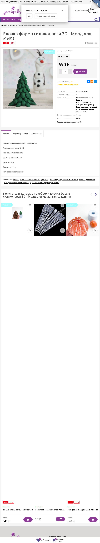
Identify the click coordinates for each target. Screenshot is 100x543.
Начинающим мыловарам (11, 2)
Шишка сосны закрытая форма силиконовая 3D (25, 510)
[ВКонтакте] (88, 81)
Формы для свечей (87, 180)
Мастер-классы (30, 2)
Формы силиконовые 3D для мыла (34, 180)
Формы (16, 180)
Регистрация (93, 12)
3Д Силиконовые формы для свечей (44, 183)
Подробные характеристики (68, 122)
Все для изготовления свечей (16, 183)
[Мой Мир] (95, 81)
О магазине (43, 2)
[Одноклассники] (91, 81)
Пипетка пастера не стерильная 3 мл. (52, 510)
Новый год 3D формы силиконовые (64, 180)
